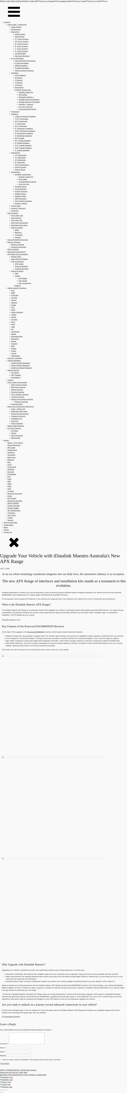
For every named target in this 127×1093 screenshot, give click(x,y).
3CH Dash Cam (16, 220)
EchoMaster (11, 474)
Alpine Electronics (14, 445)
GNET (17, 230)
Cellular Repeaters (14, 361)
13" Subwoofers (21, 155)
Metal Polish (15, 438)
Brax (9, 462)
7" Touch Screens (21, 49)
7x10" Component (21, 119)
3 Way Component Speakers (25, 116)
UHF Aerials (19, 264)
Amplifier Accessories (23, 90)
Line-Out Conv (24, 184)
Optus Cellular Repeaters (20, 365)
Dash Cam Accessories (19, 223)
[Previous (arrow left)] (0, 1092)
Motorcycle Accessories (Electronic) (20, 407)
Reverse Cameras (13, 242)
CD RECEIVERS (20, 54)
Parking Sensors (17, 390)
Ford (12, 307)
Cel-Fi (9, 465)
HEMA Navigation (21, 66)
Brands (6, 440)
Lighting (10, 380)
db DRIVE (10, 469)
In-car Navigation (17, 58)
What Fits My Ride (10, 523)
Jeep (13, 327)
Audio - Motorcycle (18, 409)
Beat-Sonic (11, 457)
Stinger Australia (13, 506)
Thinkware (19, 235)
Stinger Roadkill (13, 508)
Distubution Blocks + (26, 97)
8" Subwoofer (20, 162)
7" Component (20, 124)
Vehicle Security (13, 370)
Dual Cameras (16, 218)
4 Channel (18, 83)
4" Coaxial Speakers (22, 150)
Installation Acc (16, 419)
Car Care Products (14, 428)
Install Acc (15, 211)
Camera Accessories (18, 247)
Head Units (15, 32)
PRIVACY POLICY (23, 1075)
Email (2, 1052)
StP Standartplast (13, 510)
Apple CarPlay (16, 27)
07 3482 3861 (33, 1)
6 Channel (18, 78)
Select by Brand (17, 228)
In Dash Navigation (22, 63)
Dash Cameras (12, 213)
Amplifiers (15, 73)
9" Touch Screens (21, 44)
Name (3, 1048)
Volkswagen (15, 356)
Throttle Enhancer (17, 397)
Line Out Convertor (26, 107)
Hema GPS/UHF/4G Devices (25, 61)
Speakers (14, 114)
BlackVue (18, 232)
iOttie (9, 486)
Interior (13, 433)
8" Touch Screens (21, 46)
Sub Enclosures (20, 167)
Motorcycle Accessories (20, 414)
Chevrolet (14, 295)
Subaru (13, 348)
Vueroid (18, 237)
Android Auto (16, 29)
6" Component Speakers (24, 128)
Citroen (14, 300)
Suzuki (13, 351)
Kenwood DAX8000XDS (36, 632)
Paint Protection (17, 435)
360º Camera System (19, 385)
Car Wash (14, 431)
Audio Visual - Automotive (17, 25)
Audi (12, 290)
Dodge (13, 305)
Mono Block (19, 87)
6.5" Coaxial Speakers (23, 141)
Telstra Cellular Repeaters (20, 363)
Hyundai (14, 319)
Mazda (13, 334)
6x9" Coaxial (19, 138)
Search (6, 530)
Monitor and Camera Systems (22, 399)
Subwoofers (15, 153)
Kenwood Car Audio (14, 494)
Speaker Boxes (20, 194)
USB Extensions (21, 199)
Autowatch (11, 455)
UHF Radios (23, 278)
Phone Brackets (20, 189)
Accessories (15, 172)
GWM (13, 310)
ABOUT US (4, 1070)
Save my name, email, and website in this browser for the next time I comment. (31, 1060)
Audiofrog (11, 452)
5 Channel (18, 80)
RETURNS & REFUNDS (8, 1075)
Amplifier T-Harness (26, 104)
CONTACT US (18, 1070)
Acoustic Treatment (18, 208)
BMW (13, 293)
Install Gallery (8, 525)
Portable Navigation (22, 68)
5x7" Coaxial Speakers (23, 145)
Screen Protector (21, 191)
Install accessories (21, 269)
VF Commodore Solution (11, 1017)
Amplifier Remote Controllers (29, 102)
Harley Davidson (17, 312)
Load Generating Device (27, 109)
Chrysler (14, 298)
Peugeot (14, 344)
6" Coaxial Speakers (22, 143)
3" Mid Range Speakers (23, 136)
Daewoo (14, 303)
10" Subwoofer (20, 160)
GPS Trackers (16, 375)
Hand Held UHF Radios (19, 259)
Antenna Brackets (21, 266)
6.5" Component (21, 126)
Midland (18, 286)
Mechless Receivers (22, 56)
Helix (9, 489)
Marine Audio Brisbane (15, 426)
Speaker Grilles (20, 196)
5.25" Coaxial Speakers (23, 148)
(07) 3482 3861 (21, 1072)
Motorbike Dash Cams (19, 225)
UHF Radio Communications (17, 254)
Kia (12, 329)
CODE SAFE (11, 467)
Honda (13, 317)
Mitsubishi (15, 339)
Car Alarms (15, 373)
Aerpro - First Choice (15, 443)
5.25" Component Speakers (25, 131)
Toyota (13, 353)
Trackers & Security (18, 416)
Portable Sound (20, 187)
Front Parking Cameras (23, 201)
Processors (15, 112)
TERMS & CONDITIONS (37, 1075)
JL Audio (10, 491)
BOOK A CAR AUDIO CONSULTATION (14, 1)
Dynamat (10, 472)
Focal (9, 479)
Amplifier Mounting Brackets (29, 99)
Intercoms (15, 421)
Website (3, 1056)
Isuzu (13, 322)
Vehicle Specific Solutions (24, 71)
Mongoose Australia (14, 501)
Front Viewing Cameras (19, 394)
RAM (13, 346)
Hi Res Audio (16, 206)
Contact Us (8, 532)
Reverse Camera (21, 203)
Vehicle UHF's (16, 257)
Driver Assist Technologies (17, 382)
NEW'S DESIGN (13, 249)
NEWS (10, 1070)
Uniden (17, 276)
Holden (13, 315)
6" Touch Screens (21, 51)
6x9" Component (21, 121)
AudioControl (12, 450)
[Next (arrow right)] (2, 1092)
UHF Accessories (17, 261)
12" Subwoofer (20, 158)
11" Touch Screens (22, 39)
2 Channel (18, 85)
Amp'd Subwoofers (22, 165)
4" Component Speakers (24, 133)
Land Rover (15, 332)
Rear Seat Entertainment (16, 252)
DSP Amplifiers (20, 75)
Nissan (13, 341)
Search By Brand (17, 271)
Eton (9, 477)
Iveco (13, 324)
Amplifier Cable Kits (26, 92)
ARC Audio (11, 448)
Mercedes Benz (17, 336)
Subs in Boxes (20, 170)
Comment (4, 1044)
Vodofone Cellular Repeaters (21, 368)
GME (16, 274)
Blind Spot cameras (18, 387)
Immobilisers (15, 377)
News (6, 527)
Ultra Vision (11, 515)
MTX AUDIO (11, 498)
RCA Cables (23, 95)
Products (7, 22)
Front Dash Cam (17, 215)
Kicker (9, 496)
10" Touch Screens (22, 41)
